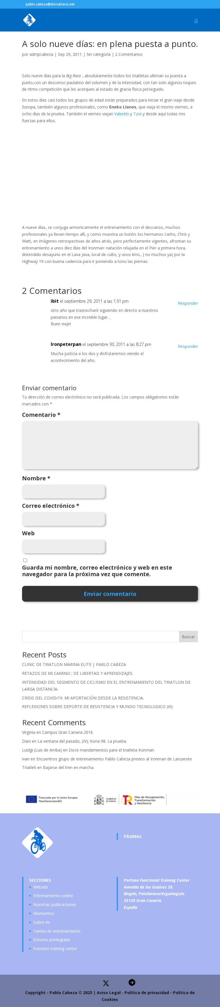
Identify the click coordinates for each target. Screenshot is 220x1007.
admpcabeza (41, 54)
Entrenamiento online (53, 895)
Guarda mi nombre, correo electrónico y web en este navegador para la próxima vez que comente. (97, 571)
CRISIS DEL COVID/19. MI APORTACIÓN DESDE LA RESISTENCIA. (83, 698)
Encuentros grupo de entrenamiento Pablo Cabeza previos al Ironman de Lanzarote (114, 759)
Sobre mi (41, 922)
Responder (188, 303)
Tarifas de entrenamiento (56, 931)
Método (40, 887)
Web (28, 533)
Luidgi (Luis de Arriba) (42, 750)
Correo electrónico (50, 505)
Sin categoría (99, 54)
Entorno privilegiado (51, 939)
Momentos (43, 913)
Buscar (188, 636)
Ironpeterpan (66, 344)
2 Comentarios (129, 54)
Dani (26, 741)
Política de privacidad (147, 992)
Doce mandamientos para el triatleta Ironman (111, 750)
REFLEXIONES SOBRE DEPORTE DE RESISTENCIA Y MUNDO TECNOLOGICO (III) (97, 706)
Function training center (55, 948)
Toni (137, 113)
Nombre (36, 478)
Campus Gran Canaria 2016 (67, 732)
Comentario (41, 414)
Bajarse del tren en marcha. (68, 767)
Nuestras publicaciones (54, 904)
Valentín (121, 113)
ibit (55, 301)
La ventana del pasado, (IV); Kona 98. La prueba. (82, 741)
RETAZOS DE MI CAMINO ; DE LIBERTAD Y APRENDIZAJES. (77, 673)
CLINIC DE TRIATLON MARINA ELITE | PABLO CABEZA (74, 664)
